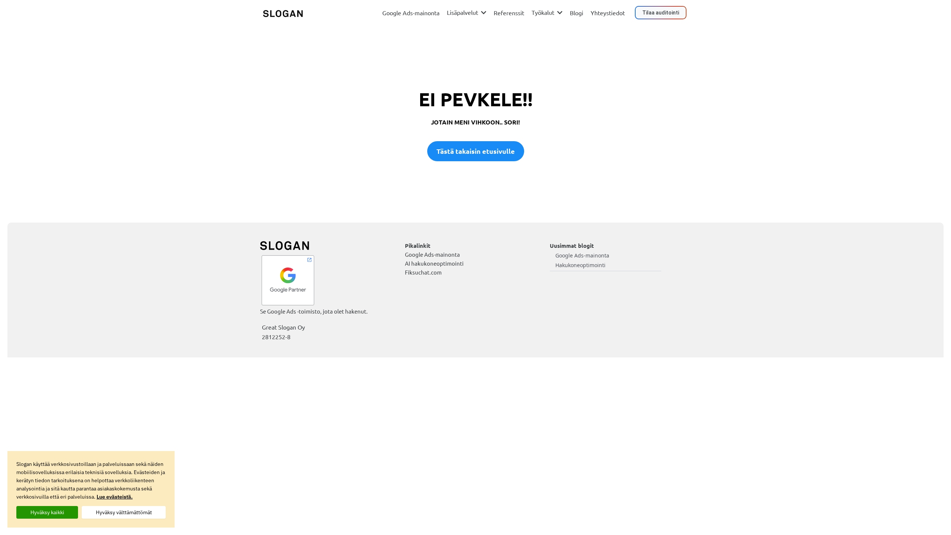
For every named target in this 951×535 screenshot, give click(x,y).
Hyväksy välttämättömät (124, 512)
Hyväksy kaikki (47, 512)
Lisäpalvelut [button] (463, 12)
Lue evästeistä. (115, 496)
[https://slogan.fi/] (283, 13)
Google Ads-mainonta (582, 255)
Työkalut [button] (544, 12)
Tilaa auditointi (660, 13)
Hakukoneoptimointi (580, 265)
